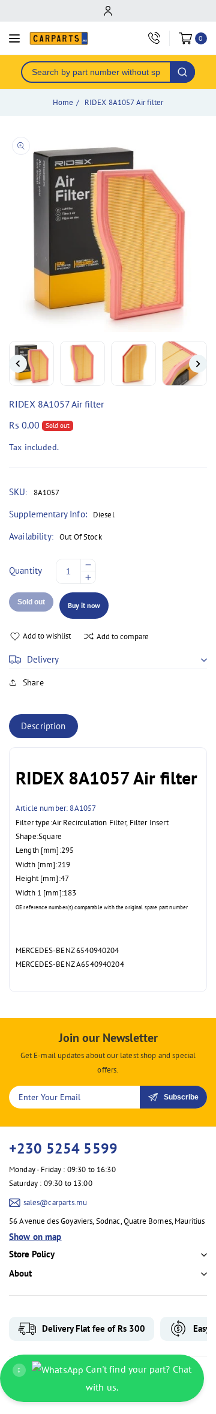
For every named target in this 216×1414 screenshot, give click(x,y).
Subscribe (181, 1097)
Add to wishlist (47, 636)
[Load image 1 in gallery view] (31, 363)
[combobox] (96, 72)
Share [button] (33, 682)
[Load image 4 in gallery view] (184, 363)
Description (43, 726)
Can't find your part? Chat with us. (104, 1378)
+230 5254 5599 (63, 1148)
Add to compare (123, 636)
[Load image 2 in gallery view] (82, 363)
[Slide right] (198, 364)
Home (63, 102)
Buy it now (84, 605)
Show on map (35, 1236)
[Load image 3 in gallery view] (133, 363)
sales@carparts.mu (55, 1202)
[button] (108, 660)
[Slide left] (18, 364)
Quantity (25, 570)
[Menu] (14, 38)
